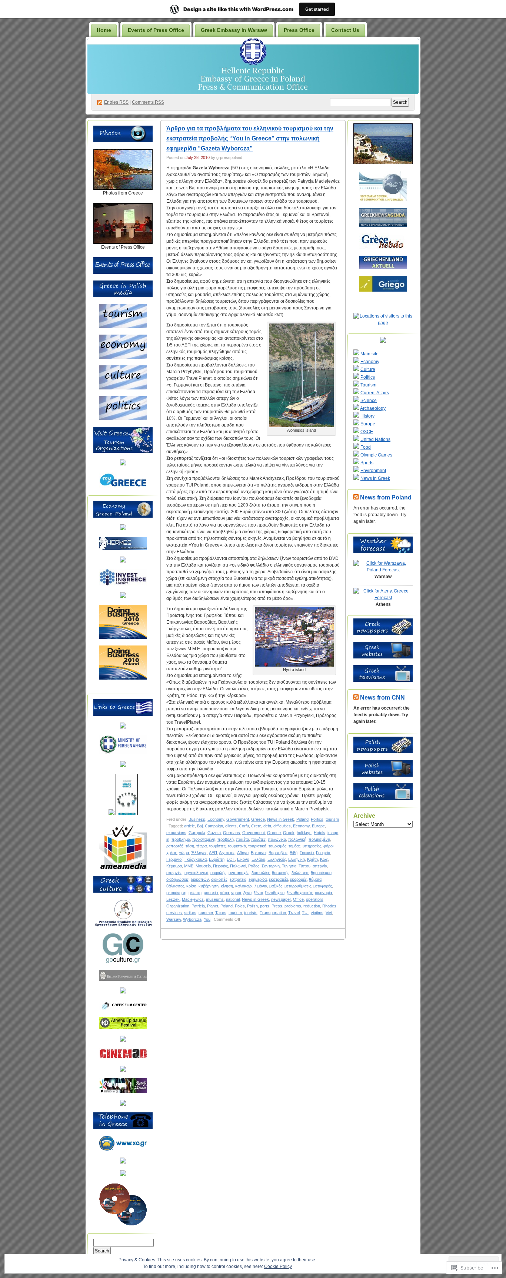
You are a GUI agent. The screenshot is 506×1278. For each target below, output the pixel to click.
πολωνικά (277, 839)
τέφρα (201, 846)
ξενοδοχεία (274, 892)
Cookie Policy (278, 1266)
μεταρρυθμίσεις (297, 886)
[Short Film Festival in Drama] (123, 1070)
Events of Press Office (156, 30)
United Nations (375, 439)
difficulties (282, 826)
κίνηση (227, 886)
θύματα (315, 879)
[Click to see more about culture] (123, 388)
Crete (256, 826)
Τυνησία (289, 866)
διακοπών (200, 879)
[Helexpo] (123, 561)
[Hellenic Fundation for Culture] (123, 979)
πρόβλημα (181, 839)
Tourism (368, 385)
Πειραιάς (220, 866)
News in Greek (280, 819)
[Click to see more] (123, 188)
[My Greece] (123, 486)
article (189, 826)
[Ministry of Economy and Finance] (123, 528)
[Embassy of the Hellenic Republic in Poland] (123, 727)
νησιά (236, 892)
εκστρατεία (278, 879)
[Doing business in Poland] (123, 678)
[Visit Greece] (123, 464)
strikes (190, 912)
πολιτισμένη (319, 839)
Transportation (273, 912)
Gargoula (197, 832)
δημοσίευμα (321, 872)
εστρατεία (238, 879)
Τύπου (304, 866)
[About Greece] (111, 813)
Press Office (299, 30)
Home (104, 30)
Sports (366, 462)
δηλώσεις (300, 872)
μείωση (195, 892)
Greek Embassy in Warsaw (234, 30)
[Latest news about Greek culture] (123, 961)
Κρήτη (312, 859)
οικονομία (323, 892)
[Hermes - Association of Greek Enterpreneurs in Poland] (123, 548)
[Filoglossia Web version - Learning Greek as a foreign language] (123, 1224)
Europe (318, 826)
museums (215, 899)
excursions (176, 832)
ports (264, 906)
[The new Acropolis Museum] (123, 1104)
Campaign (214, 826)
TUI (305, 912)
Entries (116, 102)
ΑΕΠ (213, 852)
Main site (369, 353)
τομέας (294, 846)
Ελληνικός (276, 859)
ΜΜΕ (188, 866)
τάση (190, 846)
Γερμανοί (174, 859)
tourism (332, 819)
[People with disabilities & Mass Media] (123, 867)
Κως (324, 859)
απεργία (320, 866)
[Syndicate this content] (356, 497)
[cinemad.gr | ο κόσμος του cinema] (123, 1057)
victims (317, 912)
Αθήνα (243, 852)
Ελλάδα (258, 859)
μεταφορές (322, 886)
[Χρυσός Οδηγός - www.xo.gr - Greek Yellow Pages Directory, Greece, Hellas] (123, 1149)
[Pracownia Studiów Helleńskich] (123, 925)
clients (231, 826)
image (332, 832)
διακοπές (219, 879)
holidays (304, 832)
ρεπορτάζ (174, 846)
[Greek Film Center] (123, 1008)
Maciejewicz (193, 899)
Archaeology (373, 408)
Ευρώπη (216, 859)
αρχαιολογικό (196, 872)
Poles (240, 906)
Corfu (244, 826)
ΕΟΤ (231, 859)
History (367, 416)
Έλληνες (199, 852)
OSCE (366, 431)
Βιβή (293, 852)
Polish (252, 906)
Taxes (220, 912)
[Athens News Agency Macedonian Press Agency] (123, 765)
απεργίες (174, 872)
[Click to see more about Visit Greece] (123, 451)
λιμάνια (260, 886)
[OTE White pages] (123, 1162)
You (207, 919)
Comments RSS (148, 102)
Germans (231, 832)
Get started (317, 9)
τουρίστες (217, 846)
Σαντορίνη (271, 866)
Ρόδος (253, 866)
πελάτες (258, 839)
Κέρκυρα (174, 866)
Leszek (173, 899)
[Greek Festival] (123, 1027)
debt (267, 826)
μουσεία (211, 892)
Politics (317, 819)
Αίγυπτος (227, 852)
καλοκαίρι (243, 886)
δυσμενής (280, 872)
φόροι (328, 846)
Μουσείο (203, 866)
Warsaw (173, 919)
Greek (288, 832)
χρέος (171, 852)
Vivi (329, 912)
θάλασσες (175, 886)
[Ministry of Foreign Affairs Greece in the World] (123, 753)
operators (314, 899)
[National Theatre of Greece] (123, 1040)
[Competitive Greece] (123, 596)
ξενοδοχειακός (300, 892)
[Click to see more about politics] (123, 418)
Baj (200, 826)
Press (277, 906)
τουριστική (257, 846)
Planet (212, 906)
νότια (224, 892)
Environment (373, 470)
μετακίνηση (176, 892)
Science (368, 400)
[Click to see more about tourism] (123, 326)
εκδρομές (298, 879)
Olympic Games (376, 455)
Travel (294, 912)
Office (298, 899)
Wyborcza (192, 919)
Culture (367, 369)
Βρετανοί (258, 852)
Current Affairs (374, 392)
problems (292, 906)
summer (206, 912)
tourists (250, 912)
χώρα (184, 852)
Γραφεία (307, 852)
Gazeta (214, 832)
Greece (258, 819)
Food (365, 447)
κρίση (191, 886)
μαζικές (275, 886)
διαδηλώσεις (177, 879)
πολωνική (297, 839)
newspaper (281, 899)
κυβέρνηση (209, 886)
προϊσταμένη (203, 839)
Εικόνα (243, 859)
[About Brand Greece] (127, 813)
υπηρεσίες (312, 846)
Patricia (198, 906)
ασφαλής (218, 872)
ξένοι (258, 892)
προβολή (225, 839)
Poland (302, 819)
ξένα (247, 892)
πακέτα (242, 839)
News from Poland (386, 497)
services (174, 912)
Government (237, 819)
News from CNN (382, 697)
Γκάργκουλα (195, 859)
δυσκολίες (261, 872)
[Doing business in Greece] (123, 637)
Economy (215, 819)
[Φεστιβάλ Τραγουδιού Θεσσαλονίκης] (123, 1091)
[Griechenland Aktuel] (383, 267)
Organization (177, 906)
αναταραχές (239, 872)
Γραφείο (323, 852)
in (167, 839)
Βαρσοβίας (278, 852)
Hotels (319, 832)
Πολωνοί (238, 866)
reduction (311, 906)
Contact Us (345, 30)
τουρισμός (277, 846)
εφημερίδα (258, 879)
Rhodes (329, 906)
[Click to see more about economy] (123, 357)
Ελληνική (296, 859)
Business (197, 819)
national (233, 899)
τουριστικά (237, 846)
